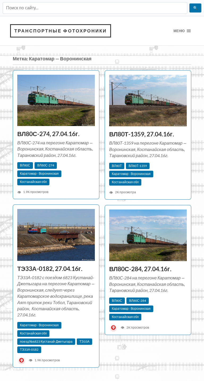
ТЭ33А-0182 (29, 349)
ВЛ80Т (117, 166)
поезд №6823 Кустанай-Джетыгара (46, 342)
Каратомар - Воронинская (39, 173)
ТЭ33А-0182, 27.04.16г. (50, 268)
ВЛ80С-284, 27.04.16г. (140, 269)
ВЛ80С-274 (45, 165)
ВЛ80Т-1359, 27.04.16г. (141, 134)
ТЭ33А (84, 342)
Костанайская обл (33, 182)
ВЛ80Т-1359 (138, 166)
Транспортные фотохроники (60, 31)
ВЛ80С (25, 165)
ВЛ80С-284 (137, 301)
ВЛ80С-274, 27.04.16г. (48, 133)
